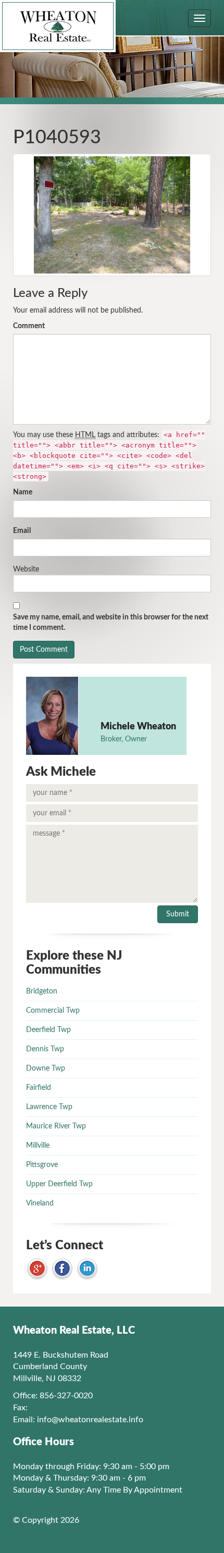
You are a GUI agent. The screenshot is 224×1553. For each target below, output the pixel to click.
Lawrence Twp (49, 1107)
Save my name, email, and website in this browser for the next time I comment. (110, 622)
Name (22, 492)
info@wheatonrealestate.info (90, 1419)
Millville (37, 1145)
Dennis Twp (45, 1049)
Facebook (62, 1269)
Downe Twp (45, 1068)
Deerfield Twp (48, 1030)
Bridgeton (41, 991)
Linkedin (87, 1269)
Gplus (37, 1269)
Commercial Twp (53, 1010)
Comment (29, 326)
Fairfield (38, 1087)
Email (22, 531)
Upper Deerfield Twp (59, 1184)
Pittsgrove (42, 1165)
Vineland (40, 1203)
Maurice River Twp (56, 1126)
